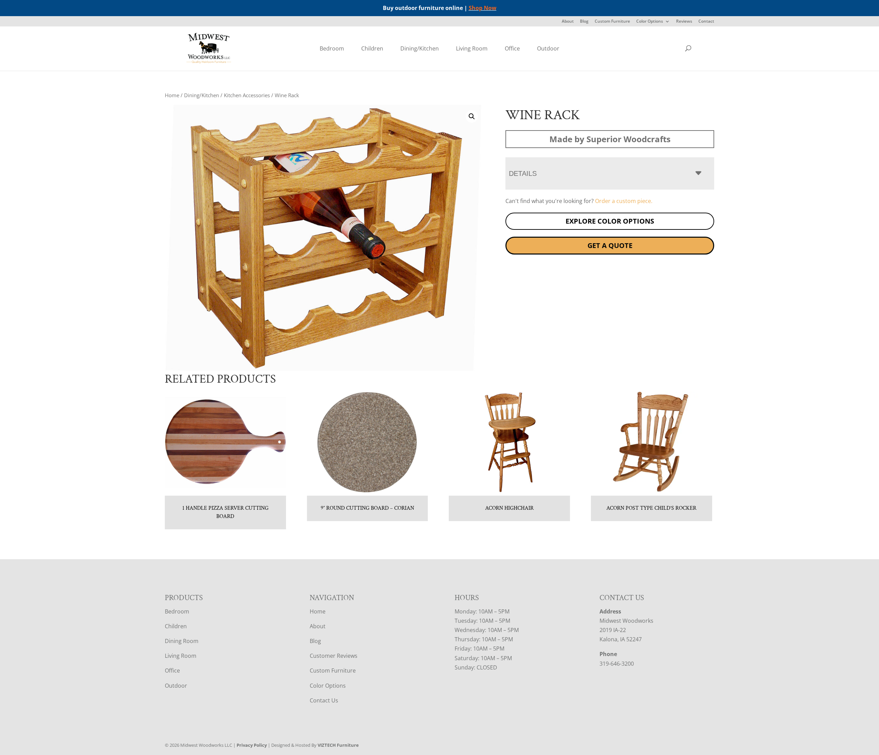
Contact (706, 21)
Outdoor (548, 48)
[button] (472, 116)
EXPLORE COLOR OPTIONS (610, 221)
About (568, 21)
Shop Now (482, 8)
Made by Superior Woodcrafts (610, 139)
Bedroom (332, 48)
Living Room (472, 48)
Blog (584, 21)
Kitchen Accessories (247, 95)
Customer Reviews (333, 656)
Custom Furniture (612, 21)
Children (372, 48)
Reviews (684, 21)
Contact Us (324, 700)
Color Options (649, 21)
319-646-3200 (617, 663)
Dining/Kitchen (419, 48)
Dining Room (181, 641)
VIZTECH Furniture (338, 745)
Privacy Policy (252, 745)
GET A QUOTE (609, 245)
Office (512, 48)
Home (172, 95)
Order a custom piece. (623, 201)
